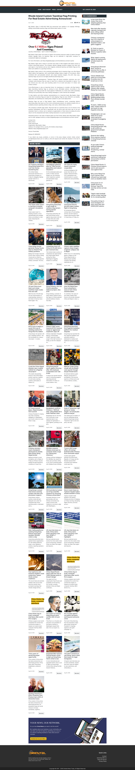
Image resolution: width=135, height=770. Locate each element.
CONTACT (59, 9)
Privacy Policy (103, 761)
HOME (39, 9)
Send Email (35, 123)
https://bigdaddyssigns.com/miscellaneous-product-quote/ (58, 60)
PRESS (54, 9)
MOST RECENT (47, 9)
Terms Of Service (102, 759)
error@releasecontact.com (35, 138)
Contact (104, 756)
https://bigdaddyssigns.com (40, 128)
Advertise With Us (102, 758)
